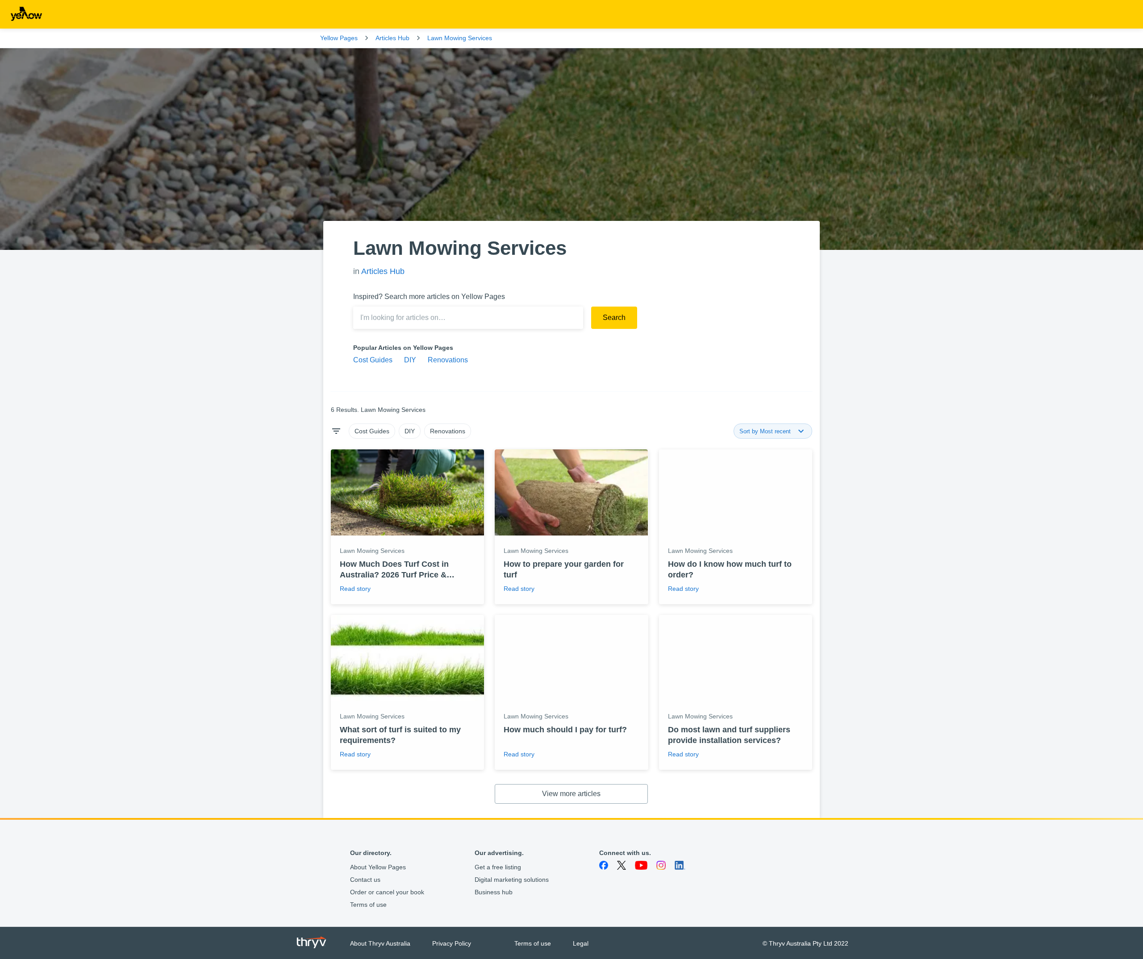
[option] (372, 431)
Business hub (494, 892)
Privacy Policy (451, 943)
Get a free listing (498, 867)
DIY (410, 360)
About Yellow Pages (378, 867)
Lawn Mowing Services (459, 38)
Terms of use (368, 904)
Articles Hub (392, 38)
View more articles (571, 793)
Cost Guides (372, 360)
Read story (355, 588)
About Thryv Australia (380, 943)
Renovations (448, 360)
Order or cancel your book (387, 892)
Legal (580, 943)
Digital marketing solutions (512, 879)
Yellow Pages (339, 38)
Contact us (365, 879)
